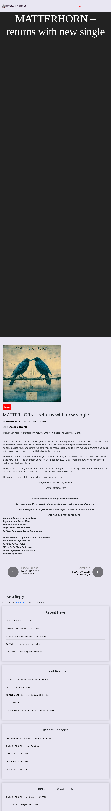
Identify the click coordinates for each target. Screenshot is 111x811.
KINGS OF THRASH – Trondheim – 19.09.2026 (26, 797)
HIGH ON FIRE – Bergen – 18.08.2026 (22, 804)
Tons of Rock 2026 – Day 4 (18, 754)
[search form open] (80, 6)
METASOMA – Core (14, 702)
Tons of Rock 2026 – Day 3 (18, 761)
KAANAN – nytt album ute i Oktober (22, 628)
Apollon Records (18, 426)
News (7, 406)
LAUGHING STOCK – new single (30, 572)
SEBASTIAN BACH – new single (81, 573)
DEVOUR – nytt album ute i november (23, 644)
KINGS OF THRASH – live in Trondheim (23, 746)
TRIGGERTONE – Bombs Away (19, 687)
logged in (20, 602)
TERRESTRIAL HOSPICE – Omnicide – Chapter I (27, 679)
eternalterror (13, 421)
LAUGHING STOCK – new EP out (20, 621)
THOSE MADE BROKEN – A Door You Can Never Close (30, 710)
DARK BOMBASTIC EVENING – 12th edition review (28, 738)
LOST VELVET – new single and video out (24, 651)
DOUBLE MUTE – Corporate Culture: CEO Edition (28, 695)
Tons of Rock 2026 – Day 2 (18, 769)
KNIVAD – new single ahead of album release (26, 636)
